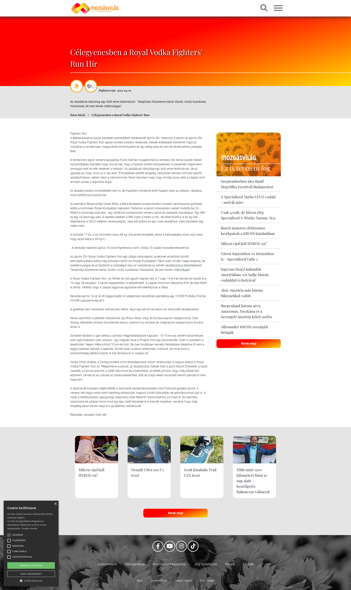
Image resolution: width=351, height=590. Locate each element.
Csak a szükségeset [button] (31, 573)
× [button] (55, 503)
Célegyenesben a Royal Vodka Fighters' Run (120, 115)
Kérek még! (248, 343)
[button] (31, 580)
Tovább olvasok (29, 528)
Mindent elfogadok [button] (31, 565)
